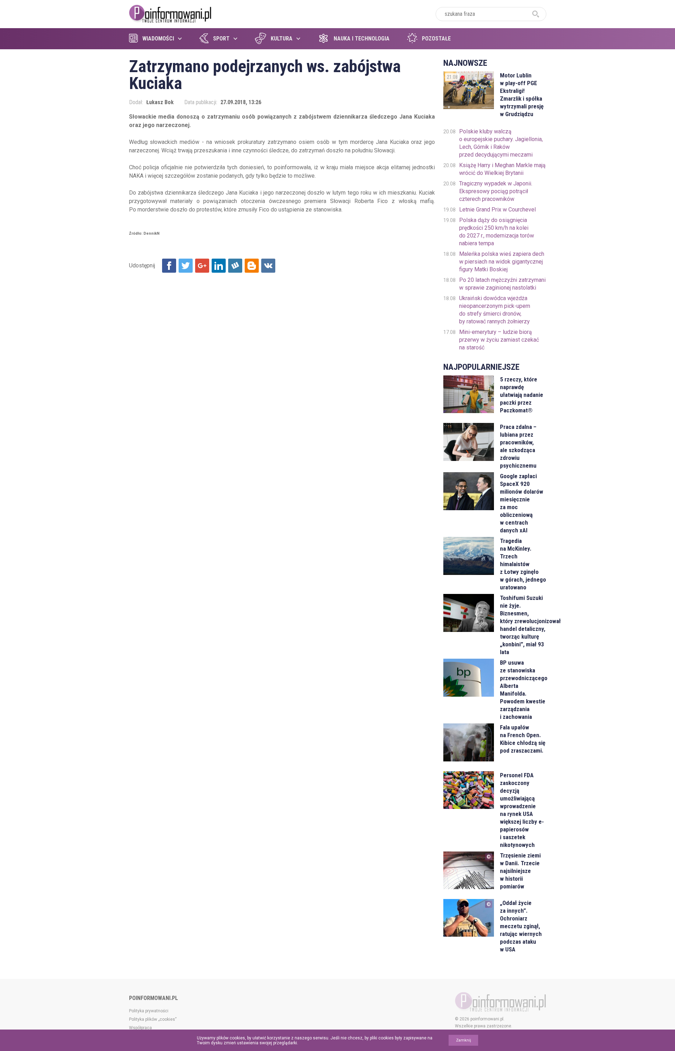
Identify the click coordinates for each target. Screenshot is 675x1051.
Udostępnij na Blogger (252, 266)
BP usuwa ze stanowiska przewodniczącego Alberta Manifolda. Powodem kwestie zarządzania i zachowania (523, 689)
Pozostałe (436, 38)
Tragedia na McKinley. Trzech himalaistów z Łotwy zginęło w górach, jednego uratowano (523, 564)
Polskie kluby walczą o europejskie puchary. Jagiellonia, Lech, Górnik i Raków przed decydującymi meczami (501, 143)
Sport (221, 38)
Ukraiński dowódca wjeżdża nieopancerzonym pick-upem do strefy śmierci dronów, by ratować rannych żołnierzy (494, 310)
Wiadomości (158, 38)
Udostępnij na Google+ (202, 266)
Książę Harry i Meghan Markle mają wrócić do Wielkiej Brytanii (502, 169)
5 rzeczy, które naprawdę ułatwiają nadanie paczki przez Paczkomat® (521, 395)
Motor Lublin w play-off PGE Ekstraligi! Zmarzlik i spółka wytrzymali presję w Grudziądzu (522, 95)
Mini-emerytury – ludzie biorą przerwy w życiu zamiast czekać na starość (499, 340)
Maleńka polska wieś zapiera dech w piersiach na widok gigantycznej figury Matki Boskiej (501, 262)
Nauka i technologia (362, 38)
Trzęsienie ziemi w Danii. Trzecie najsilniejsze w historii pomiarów (520, 871)
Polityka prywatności (148, 1010)
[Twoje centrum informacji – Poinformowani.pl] (170, 13)
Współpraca (140, 1027)
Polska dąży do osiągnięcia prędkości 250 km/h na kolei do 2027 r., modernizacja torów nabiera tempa (496, 232)
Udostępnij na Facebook (169, 266)
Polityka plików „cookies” (152, 1019)
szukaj (536, 14)
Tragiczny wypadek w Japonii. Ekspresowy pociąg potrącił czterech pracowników (495, 191)
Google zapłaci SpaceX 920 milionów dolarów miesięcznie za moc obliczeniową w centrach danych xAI (521, 503)
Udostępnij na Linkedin (219, 266)
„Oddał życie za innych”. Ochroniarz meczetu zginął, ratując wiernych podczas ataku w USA (521, 926)
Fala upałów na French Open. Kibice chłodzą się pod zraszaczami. (522, 739)
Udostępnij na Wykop (235, 266)
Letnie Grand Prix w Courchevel (497, 209)
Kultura (281, 38)
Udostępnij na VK (268, 266)
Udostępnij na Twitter (186, 266)
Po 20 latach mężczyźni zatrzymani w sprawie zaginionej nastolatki (502, 284)
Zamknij (463, 1040)
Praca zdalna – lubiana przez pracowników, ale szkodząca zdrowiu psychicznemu (518, 446)
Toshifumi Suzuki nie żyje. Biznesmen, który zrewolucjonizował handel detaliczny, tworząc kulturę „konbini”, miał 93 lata (523, 625)
